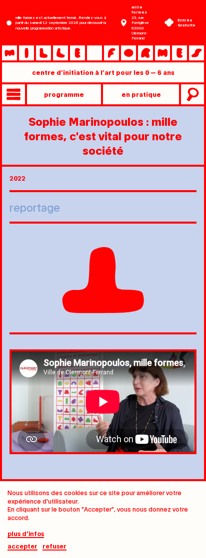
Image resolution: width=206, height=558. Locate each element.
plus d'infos (26, 534)
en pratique (141, 94)
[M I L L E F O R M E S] (103, 52)
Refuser (54, 546)
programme (64, 94)
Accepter (23, 546)
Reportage (35, 207)
